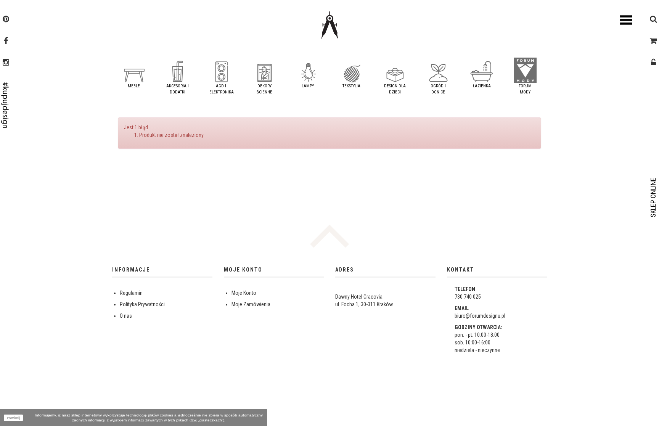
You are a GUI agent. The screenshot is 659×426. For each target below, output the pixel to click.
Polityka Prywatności (142, 304)
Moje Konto (243, 293)
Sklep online (653, 197)
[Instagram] (6, 63)
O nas (126, 316)
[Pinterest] (6, 20)
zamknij (13, 418)
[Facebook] (6, 42)
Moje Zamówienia (250, 304)
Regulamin (131, 293)
